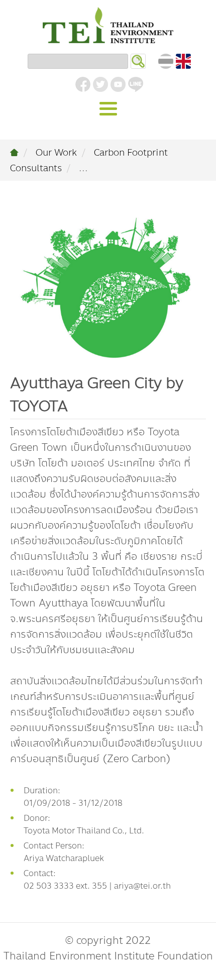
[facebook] (82, 84)
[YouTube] (118, 84)
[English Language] (183, 61)
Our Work (56, 153)
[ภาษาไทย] (165, 61)
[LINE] (135, 84)
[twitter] (100, 84)
